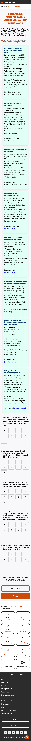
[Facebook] (17, 732)
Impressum (5, 704)
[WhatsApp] (25, 732)
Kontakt (4, 685)
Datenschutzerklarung (8, 710)
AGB (2, 707)
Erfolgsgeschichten (8, 695)
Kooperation (5, 692)
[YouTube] (13, 732)
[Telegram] (21, 732)
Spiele (8, 666)
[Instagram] (9, 732)
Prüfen (15, 596)
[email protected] (10, 228)
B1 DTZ (8, 618)
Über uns (4, 682)
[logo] (8, 2)
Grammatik (23, 655)
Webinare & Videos (23, 666)
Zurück (16, 588)
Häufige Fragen (6, 689)
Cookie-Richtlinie (7, 713)
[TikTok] (5, 732)
